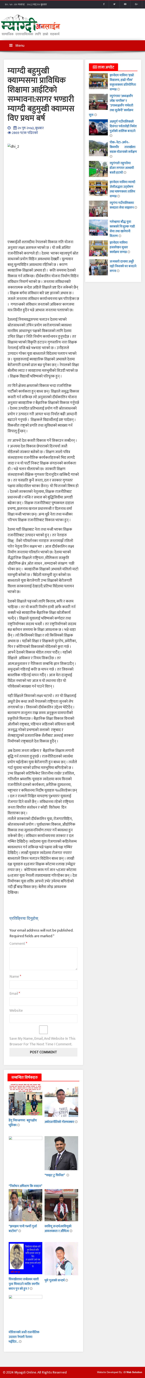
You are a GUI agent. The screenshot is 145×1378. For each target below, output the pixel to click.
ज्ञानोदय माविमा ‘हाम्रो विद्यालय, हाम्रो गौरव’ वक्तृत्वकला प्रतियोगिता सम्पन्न (123, 82)
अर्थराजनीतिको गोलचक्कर (60, 1122)
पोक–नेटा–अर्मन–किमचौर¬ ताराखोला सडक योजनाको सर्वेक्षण (123, 147)
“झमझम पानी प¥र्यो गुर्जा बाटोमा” (23, 1229)
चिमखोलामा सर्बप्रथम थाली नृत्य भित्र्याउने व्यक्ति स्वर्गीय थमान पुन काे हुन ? (24, 1284)
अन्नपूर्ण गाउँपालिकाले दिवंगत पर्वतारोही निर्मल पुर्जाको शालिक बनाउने (123, 126)
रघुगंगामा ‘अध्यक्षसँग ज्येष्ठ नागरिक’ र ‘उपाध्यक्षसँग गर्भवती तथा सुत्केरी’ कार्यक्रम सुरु (111, 105)
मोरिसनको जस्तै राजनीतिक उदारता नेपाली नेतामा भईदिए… (24, 1337)
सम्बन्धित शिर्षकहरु (24, 1077)
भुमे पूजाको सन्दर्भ (55, 1280)
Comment (18, 943)
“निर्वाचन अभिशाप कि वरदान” (25, 1186)
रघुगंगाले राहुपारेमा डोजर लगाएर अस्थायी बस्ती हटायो (122, 168)
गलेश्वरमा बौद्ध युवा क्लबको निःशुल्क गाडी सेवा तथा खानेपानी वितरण (122, 229)
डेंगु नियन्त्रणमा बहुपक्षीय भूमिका (23, 1123)
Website (16, 1010)
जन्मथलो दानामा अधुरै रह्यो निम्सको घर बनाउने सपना (123, 266)
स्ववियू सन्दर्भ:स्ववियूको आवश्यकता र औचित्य (58, 1229)
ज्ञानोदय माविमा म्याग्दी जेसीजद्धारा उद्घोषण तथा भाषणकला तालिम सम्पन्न (122, 189)
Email (14, 993)
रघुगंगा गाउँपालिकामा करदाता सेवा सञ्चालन (122, 205)
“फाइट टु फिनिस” (55, 1175)
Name (15, 976)
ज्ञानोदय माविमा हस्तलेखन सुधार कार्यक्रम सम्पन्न (119, 247)
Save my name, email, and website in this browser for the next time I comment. (42, 1041)
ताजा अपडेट (105, 67)
